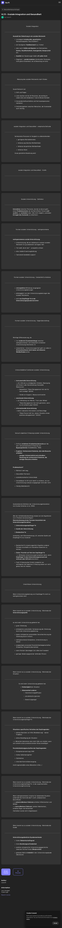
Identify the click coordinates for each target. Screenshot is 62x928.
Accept (55, 923)
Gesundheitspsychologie (11, 9)
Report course (5, 895)
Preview (18, 873)
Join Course (6, 872)
